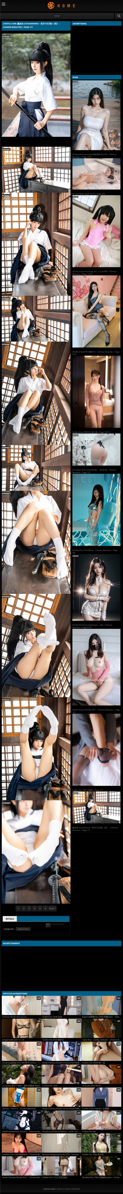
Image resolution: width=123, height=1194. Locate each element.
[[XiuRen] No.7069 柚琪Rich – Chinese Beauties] (21, 1143)
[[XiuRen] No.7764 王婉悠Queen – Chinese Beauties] (101, 1166)
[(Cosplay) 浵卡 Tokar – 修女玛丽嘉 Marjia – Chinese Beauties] (21, 1074)
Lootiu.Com (61, 5)
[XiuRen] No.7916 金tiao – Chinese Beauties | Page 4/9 (95, 551)
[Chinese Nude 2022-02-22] (21, 1005)
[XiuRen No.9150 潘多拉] (61, 1028)
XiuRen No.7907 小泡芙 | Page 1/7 (87, 790)
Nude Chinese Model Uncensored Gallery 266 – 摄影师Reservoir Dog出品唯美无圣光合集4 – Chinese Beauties (61, 1108)
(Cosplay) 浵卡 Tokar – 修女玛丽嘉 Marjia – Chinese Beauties (21, 1085)
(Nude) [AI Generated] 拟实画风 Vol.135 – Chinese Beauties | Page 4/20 (94, 155)
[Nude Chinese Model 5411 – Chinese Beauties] (21, 1166)
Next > (52, 908)
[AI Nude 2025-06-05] (101, 1074)
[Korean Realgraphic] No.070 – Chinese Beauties (61, 1154)
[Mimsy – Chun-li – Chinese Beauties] (21, 1097)
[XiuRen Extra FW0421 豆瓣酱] (101, 1097)
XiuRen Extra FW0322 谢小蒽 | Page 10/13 (91, 432)
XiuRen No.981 (89, 1131)
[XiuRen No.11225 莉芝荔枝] (61, 1166)
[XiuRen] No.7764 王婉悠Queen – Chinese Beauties (101, 1177)
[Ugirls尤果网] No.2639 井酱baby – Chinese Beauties (101, 1017)
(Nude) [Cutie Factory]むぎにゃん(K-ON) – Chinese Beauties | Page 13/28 (94, 272)
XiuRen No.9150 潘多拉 (53, 1039)
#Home (57, 16)
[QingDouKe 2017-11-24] (21, 1028)
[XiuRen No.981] (101, 1120)
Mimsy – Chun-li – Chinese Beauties (19, 1108)
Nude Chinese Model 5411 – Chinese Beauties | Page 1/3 (96, 711)
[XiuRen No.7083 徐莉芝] (101, 1143)
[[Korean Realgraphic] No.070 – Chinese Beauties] (61, 1143)
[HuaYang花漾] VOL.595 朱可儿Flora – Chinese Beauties (21, 1062)
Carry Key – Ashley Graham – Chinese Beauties (101, 1039)
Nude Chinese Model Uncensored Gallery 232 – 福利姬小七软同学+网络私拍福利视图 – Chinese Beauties (61, 1062)
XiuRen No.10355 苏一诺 (93, 1062)
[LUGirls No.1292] (61, 1074)
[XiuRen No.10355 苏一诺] (101, 1051)
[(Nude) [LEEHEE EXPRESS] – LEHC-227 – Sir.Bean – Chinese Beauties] (61, 1120)
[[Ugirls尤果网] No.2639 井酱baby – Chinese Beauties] (101, 1005)
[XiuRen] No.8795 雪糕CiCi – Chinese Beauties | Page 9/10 (96, 353)
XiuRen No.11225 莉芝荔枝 (54, 1177)
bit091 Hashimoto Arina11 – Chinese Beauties (21, 1131)
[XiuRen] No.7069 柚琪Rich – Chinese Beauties (21, 1154)
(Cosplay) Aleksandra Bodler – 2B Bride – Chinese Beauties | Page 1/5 (94, 471)
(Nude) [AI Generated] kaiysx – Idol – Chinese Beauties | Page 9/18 (92, 626)
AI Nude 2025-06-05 (91, 1085)
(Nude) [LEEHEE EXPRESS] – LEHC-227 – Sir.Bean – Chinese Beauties (61, 1131)
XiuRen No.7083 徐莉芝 (93, 1154)
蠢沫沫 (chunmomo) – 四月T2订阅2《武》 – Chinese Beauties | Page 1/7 (95, 829)
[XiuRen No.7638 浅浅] (61, 1005)
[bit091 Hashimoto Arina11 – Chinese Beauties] (21, 1120)
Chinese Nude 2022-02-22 (14, 1017)
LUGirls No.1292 (49, 1085)
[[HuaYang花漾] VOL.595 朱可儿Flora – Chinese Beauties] (21, 1051)
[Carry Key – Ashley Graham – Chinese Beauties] (101, 1028)
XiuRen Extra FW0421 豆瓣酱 (95, 1108)
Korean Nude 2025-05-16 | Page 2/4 (88, 193)
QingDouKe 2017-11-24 (13, 1039)
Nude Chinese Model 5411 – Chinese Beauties (21, 1177)
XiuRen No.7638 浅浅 (52, 1017)
